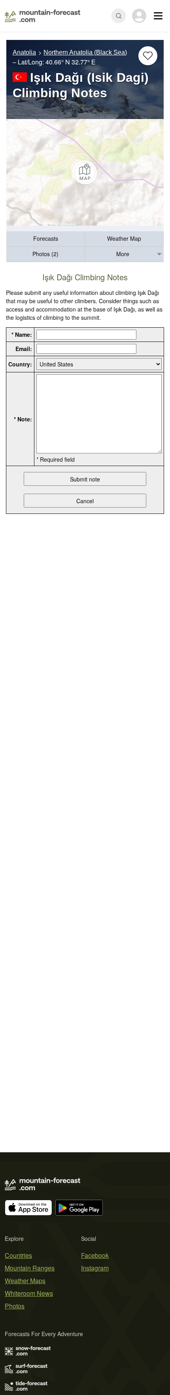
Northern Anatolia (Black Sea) (85, 52)
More (122, 254)
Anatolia (24, 52)
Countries (18, 1255)
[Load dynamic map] (85, 172)
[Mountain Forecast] (42, 15)
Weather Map (124, 238)
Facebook (95, 1255)
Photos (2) (45, 254)
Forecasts (45, 238)
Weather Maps (25, 1280)
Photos (15, 1305)
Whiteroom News (29, 1293)
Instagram (95, 1267)
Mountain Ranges (30, 1267)
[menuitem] (45, 239)
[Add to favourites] (147, 55)
